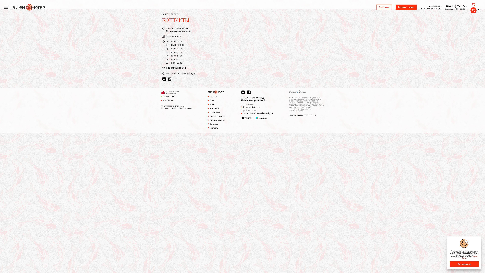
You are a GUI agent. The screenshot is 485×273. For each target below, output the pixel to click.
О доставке (215, 112)
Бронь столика (406, 7)
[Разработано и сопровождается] (297, 92)
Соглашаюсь (464, 264)
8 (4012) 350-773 (456, 6)
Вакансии (214, 124)
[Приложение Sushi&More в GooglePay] (261, 118)
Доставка (384, 7)
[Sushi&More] (216, 92)
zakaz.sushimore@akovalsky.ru (180, 73)
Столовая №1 (169, 96)
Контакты (214, 128)
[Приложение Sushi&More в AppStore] (247, 118)
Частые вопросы (217, 120)
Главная (213, 96)
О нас (212, 100)
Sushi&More (168, 100)
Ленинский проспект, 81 (253, 99)
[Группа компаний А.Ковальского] (170, 92)
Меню (212, 104)
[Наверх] (478, 266)
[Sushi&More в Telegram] (170, 79)
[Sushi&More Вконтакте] (164, 79)
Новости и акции (217, 116)
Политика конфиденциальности (302, 115)
